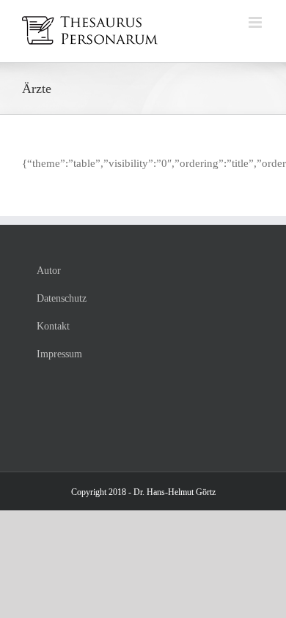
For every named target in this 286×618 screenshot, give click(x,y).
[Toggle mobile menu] (256, 22)
